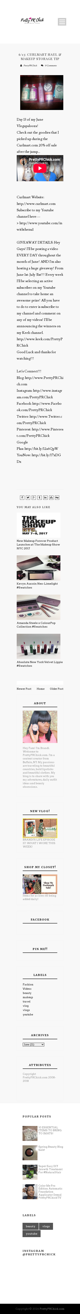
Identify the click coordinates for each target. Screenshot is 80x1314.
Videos (27, 988)
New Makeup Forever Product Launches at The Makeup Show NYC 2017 (38, 544)
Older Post (56, 688)
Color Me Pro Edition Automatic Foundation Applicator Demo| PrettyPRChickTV (50, 1191)
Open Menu (62, 22)
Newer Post (24, 688)
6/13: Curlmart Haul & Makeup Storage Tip (40, 56)
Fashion (28, 984)
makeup (28, 997)
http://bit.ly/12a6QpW (41, 449)
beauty (27, 993)
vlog (26, 1005)
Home (40, 688)
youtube (28, 1014)
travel (26, 1001)
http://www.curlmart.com (36, 204)
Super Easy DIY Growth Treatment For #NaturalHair (50, 1169)
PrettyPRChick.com (52, 1308)
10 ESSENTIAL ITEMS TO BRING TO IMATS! (50, 1130)
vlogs (26, 1010)
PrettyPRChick (30, 65)
